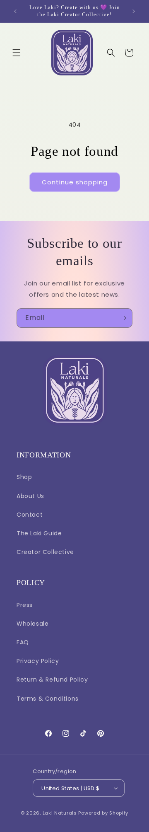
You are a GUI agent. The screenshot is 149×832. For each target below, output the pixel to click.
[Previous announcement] (15, 11)
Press (25, 605)
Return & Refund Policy (52, 679)
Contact (30, 514)
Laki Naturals (60, 813)
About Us (30, 496)
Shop (24, 477)
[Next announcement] (134, 11)
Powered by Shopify (103, 813)
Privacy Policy (38, 661)
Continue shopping (75, 182)
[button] (16, 53)
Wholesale (32, 623)
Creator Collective (45, 552)
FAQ (23, 642)
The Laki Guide (39, 533)
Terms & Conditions (48, 698)
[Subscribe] (123, 318)
